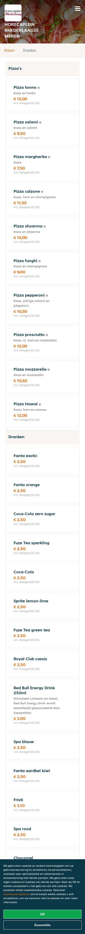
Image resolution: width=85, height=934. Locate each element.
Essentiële (42, 925)
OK (42, 914)
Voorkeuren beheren (16, 894)
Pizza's (9, 50)
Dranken (29, 50)
